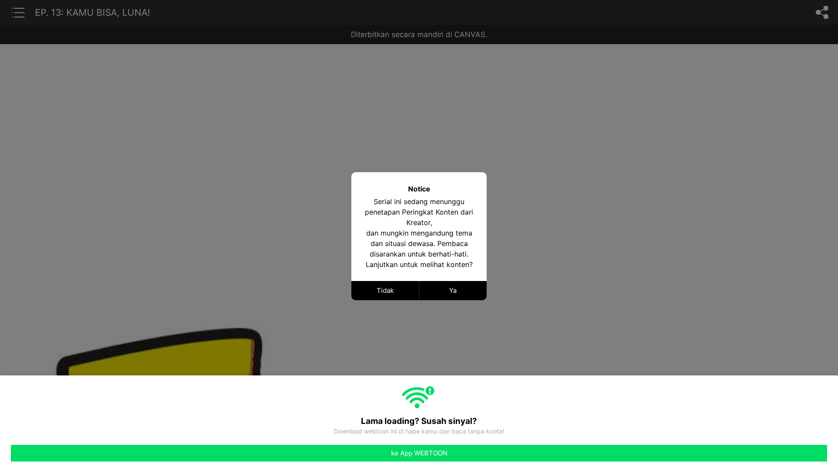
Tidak (385, 290)
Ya (453, 290)
